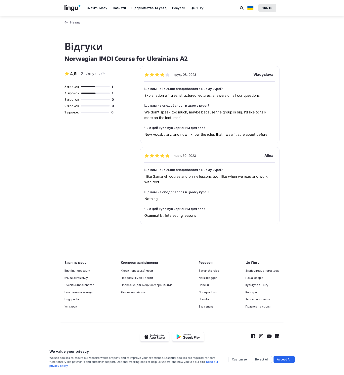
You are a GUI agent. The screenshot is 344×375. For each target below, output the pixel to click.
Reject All (262, 359)
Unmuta (204, 299)
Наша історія (254, 277)
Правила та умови (258, 306)
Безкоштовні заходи (78, 292)
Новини (204, 285)
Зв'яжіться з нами (257, 299)
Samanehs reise (209, 270)
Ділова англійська (133, 292)
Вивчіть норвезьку (77, 270)
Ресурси (178, 8)
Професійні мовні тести (137, 277)
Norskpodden (208, 292)
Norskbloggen (208, 277)
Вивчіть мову (97, 8)
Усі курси (70, 306)
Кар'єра (251, 292)
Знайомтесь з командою (262, 270)
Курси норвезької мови (137, 270)
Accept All (284, 359)
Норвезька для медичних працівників (146, 285)
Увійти (267, 8)
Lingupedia (71, 299)
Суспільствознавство (79, 285)
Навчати (119, 8)
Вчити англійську (76, 277)
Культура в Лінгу (256, 285)
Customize (239, 359)
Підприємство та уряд (149, 8)
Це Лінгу (197, 8)
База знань (206, 306)
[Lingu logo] (75, 8)
